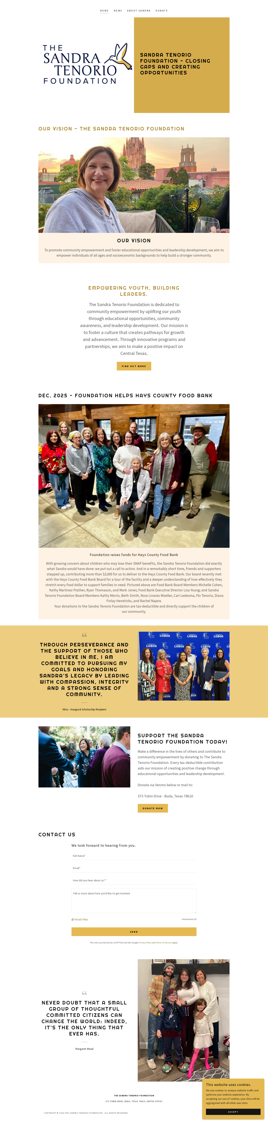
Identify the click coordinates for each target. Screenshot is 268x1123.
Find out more (134, 366)
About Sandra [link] (139, 10)
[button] (72, 919)
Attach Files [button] (81, 919)
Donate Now (153, 808)
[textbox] (133, 856)
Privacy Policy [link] (145, 942)
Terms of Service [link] (164, 942)
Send (134, 931)
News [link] (118, 10)
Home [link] (104, 10)
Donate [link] (162, 10)
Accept (233, 1111)
